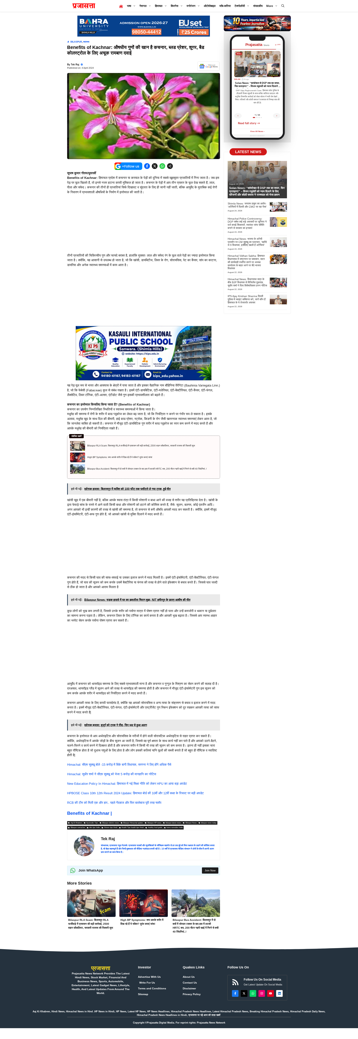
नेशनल (143, 5)
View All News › (257, 131)
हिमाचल (158, 5)
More (269, 5)
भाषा (129, 5)
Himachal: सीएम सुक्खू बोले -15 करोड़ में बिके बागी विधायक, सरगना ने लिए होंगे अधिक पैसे (119, 764)
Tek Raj (75, 64)
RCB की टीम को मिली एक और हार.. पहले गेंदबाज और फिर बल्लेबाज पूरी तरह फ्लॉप (114, 803)
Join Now (210, 870)
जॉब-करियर (225, 5)
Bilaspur (76, 42)
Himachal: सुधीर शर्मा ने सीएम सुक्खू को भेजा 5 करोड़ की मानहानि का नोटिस (111, 774)
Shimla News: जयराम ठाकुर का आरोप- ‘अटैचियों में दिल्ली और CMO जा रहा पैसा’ (247, 205)
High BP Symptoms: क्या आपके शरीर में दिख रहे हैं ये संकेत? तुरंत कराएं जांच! (119, 457)
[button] (283, 6)
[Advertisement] (143, 225)
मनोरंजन (191, 5)
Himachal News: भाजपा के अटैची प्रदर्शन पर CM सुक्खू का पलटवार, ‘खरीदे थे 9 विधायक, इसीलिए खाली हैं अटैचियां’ (247, 242)
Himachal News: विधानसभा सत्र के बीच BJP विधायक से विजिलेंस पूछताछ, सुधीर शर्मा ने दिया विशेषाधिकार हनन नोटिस (247, 282)
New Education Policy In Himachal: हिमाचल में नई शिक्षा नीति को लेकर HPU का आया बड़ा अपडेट (127, 783)
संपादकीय (258, 5)
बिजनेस (174, 5)
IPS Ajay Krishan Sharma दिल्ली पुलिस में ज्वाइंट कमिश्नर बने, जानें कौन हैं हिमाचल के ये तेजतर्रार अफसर (247, 299)
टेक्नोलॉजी (240, 5)
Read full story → (249, 123)
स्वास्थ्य (86, 42)
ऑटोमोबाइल (210, 5)
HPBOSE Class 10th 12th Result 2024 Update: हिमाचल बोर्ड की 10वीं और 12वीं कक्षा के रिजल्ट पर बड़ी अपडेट (135, 793)
